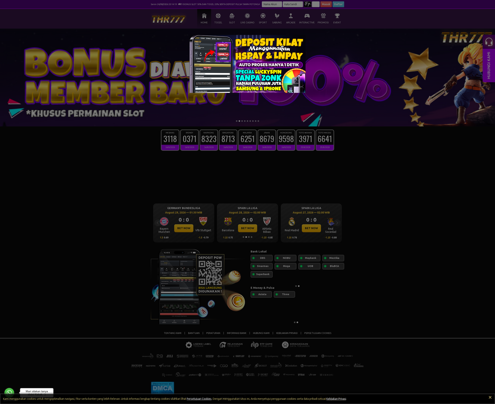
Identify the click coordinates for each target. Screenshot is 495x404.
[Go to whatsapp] (9, 393)
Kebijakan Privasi (336, 398)
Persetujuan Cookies (199, 398)
